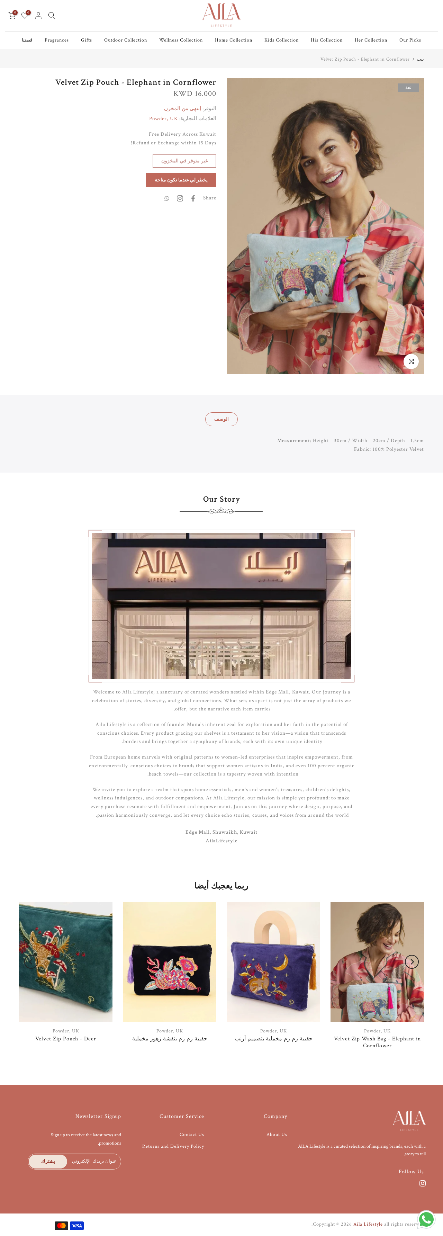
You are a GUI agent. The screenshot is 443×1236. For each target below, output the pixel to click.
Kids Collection (281, 40)
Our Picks (410, 40)
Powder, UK (163, 119)
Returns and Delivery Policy (173, 1146)
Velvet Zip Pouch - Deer (65, 1038)
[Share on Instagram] (180, 198)
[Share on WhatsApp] (167, 198)
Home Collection (233, 40)
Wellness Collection (181, 40)
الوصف (221, 419)
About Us (276, 1134)
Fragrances (57, 40)
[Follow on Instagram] (422, 1183)
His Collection (327, 40)
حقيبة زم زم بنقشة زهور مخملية (169, 1038)
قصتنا (27, 40)
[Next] (412, 962)
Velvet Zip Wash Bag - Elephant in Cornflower (377, 1042)
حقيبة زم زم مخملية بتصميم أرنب (274, 1038)
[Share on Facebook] (193, 198)
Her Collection (371, 40)
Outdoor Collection (125, 40)
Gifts (86, 40)
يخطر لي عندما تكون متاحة (181, 180)
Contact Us (192, 1134)
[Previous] (31, 962)
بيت (420, 59)
